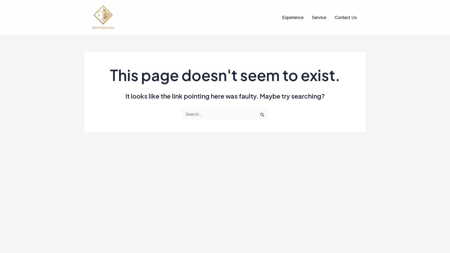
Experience (293, 17)
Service (319, 17)
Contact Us (346, 17)
